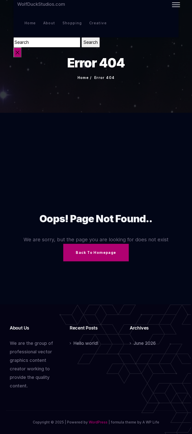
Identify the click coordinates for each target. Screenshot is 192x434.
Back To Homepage (96, 252)
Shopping (72, 23)
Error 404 (104, 77)
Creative (98, 23)
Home (30, 23)
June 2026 (145, 343)
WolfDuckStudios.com (41, 4)
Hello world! (86, 343)
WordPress (98, 422)
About (49, 23)
